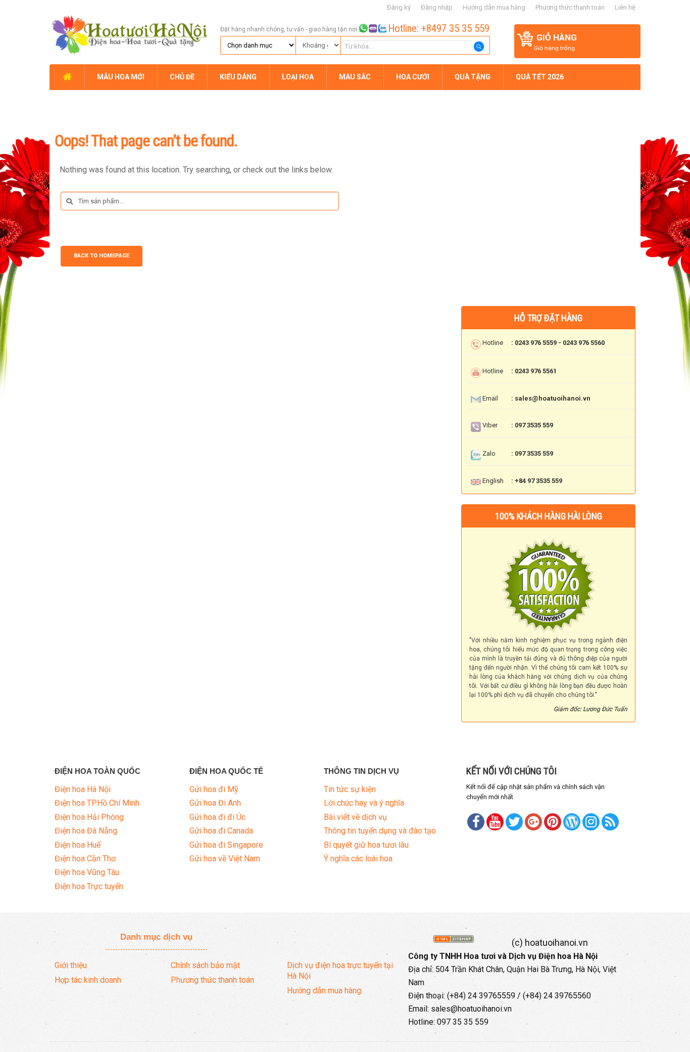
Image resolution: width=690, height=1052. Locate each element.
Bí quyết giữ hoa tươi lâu (366, 845)
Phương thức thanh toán (570, 7)
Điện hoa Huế (78, 845)
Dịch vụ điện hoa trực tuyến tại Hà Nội (340, 970)
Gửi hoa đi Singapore (226, 845)
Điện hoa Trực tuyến (89, 886)
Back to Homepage (101, 255)
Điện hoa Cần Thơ (85, 858)
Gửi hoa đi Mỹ (213, 789)
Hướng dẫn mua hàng (494, 7)
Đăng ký (399, 7)
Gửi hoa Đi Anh (215, 803)
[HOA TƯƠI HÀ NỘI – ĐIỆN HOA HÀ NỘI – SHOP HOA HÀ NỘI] (133, 31)
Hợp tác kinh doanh (88, 980)
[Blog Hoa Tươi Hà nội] (571, 821)
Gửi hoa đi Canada (221, 831)
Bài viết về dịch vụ (355, 817)
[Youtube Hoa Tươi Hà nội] (495, 821)
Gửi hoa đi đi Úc (217, 817)
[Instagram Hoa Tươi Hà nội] (591, 821)
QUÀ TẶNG (472, 77)
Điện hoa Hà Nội (83, 789)
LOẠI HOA (298, 77)
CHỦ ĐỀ (182, 77)
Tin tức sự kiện (350, 789)
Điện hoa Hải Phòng (89, 817)
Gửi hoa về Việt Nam (224, 858)
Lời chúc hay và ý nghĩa (364, 803)
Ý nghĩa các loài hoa (358, 858)
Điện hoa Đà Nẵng (86, 831)
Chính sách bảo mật (205, 965)
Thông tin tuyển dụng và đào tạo (380, 831)
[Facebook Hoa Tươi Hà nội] (475, 821)
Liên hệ (625, 7)
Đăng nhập (437, 7)
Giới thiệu (71, 965)
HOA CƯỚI (412, 77)
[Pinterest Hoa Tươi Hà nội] (514, 821)
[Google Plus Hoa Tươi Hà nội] (533, 821)
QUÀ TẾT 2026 (540, 77)
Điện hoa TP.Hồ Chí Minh (97, 803)
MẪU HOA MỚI (120, 77)
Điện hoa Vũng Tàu (87, 872)
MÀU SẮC (355, 77)
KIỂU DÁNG (238, 77)
